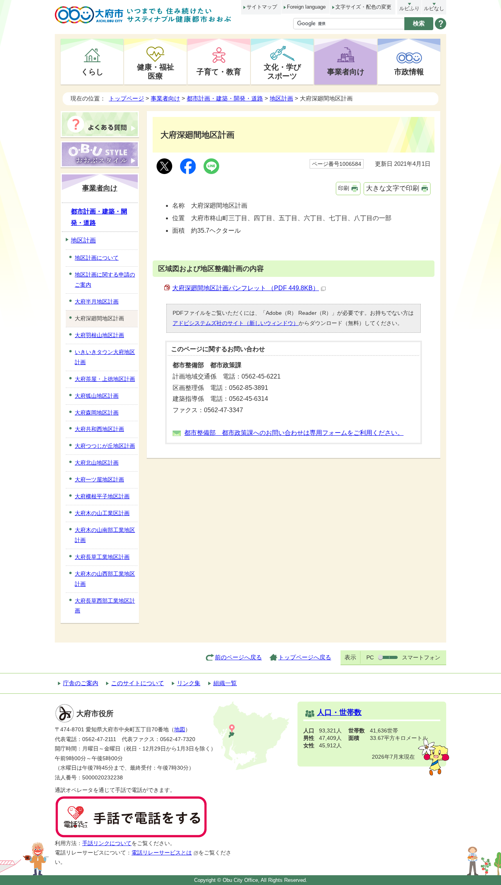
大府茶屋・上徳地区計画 (105, 379)
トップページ (126, 98)
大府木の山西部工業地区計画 (105, 579)
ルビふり (409, 8)
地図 (179, 729)
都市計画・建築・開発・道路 (225, 98)
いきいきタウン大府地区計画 (105, 357)
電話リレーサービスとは (162, 853)
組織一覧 (225, 683)
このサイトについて (137, 683)
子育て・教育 (218, 71)
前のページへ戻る (238, 657)
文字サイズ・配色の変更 (363, 7)
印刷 (343, 188)
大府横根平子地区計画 (102, 496)
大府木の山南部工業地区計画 (105, 535)
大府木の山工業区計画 (102, 513)
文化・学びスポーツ (282, 71)
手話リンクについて (107, 843)
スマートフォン (421, 657)
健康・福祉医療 (155, 71)
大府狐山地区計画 (97, 396)
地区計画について (97, 258)
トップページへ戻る (304, 657)
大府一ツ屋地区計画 (99, 479)
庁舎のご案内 (80, 683)
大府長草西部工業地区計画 (105, 606)
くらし (92, 71)
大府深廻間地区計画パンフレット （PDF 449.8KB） (245, 288)
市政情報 (409, 71)
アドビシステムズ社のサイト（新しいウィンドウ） (236, 323)
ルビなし (434, 8)
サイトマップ (262, 7)
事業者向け (345, 71)
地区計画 (281, 98)
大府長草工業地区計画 (102, 557)
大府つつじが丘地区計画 (105, 446)
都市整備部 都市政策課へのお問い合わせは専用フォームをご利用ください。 (294, 432)
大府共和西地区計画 (99, 429)
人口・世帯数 (339, 712)
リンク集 (188, 683)
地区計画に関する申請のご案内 (105, 279)
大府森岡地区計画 (97, 412)
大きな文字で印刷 (392, 188)
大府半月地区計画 (97, 301)
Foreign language (306, 7)
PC (370, 657)
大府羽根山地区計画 (99, 335)
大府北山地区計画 (97, 463)
